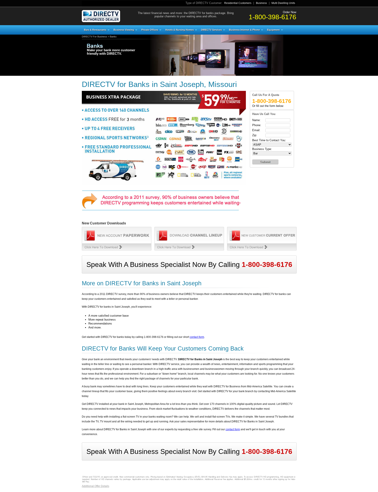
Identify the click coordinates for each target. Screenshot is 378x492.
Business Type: (262, 149)
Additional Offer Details (95, 486)
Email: (256, 130)
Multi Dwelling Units (283, 3)
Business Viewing (124, 29)
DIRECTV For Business (94, 36)
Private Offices (149, 29)
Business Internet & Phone (244, 29)
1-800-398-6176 (272, 17)
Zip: (254, 135)
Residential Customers (237, 3)
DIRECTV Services (211, 29)
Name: (256, 120)
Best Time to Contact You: (269, 140)
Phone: (256, 125)
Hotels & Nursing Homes (179, 29)
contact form (197, 337)
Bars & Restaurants (95, 29)
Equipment (273, 29)
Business (261, 3)
